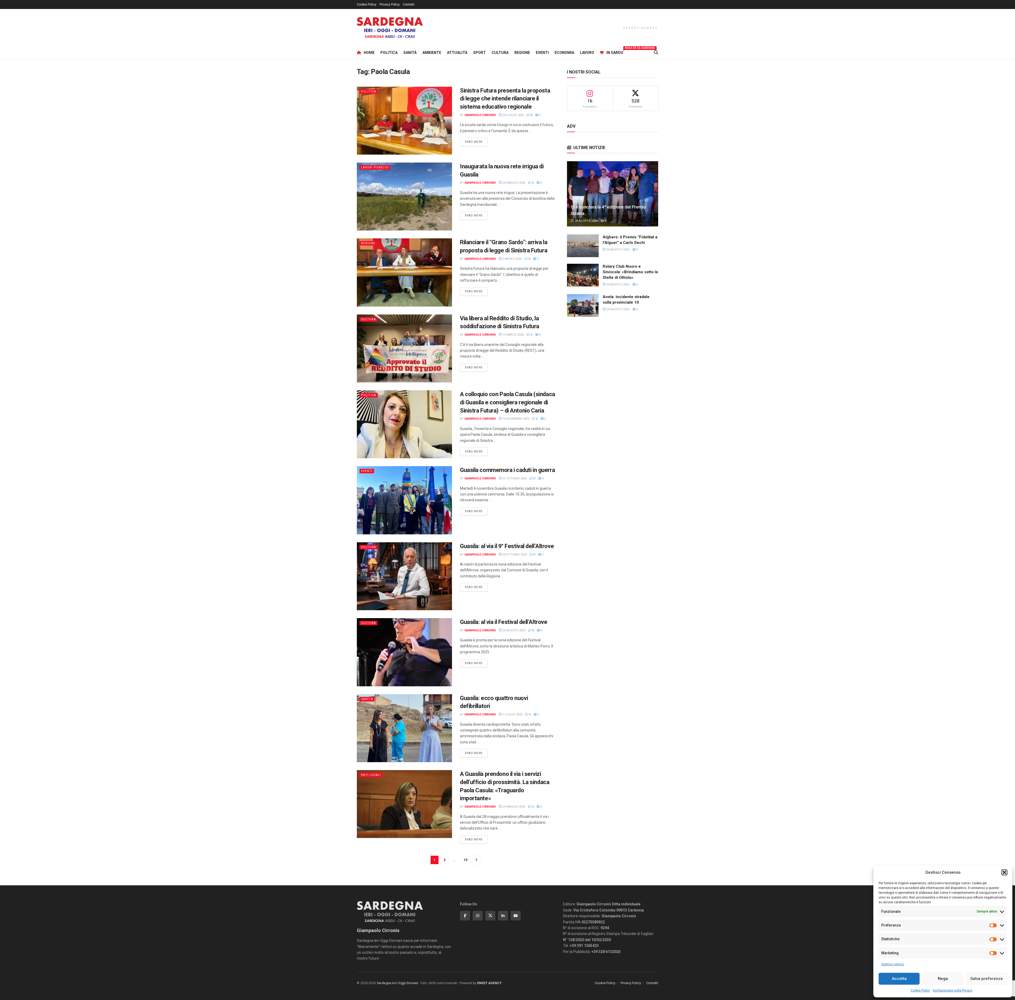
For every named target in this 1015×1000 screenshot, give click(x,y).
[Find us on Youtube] (516, 915)
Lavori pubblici (375, 167)
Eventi (542, 52)
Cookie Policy (920, 990)
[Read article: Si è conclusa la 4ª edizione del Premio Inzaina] (612, 193)
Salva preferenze (986, 978)
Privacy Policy (390, 4)
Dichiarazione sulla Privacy (952, 990)
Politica (389, 52)
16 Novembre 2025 (515, 418)
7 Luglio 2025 (512, 714)
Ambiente (431, 52)
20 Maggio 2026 (513, 182)
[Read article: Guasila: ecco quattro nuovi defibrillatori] (404, 728)
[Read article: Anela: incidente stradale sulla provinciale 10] (583, 305)
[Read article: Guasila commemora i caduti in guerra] (404, 500)
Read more (476, 141)
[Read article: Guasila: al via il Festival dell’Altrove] (404, 652)
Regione (522, 52)
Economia (564, 52)
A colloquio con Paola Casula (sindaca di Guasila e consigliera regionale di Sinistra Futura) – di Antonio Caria (507, 402)
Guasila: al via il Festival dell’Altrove (503, 622)
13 (465, 860)
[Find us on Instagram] (478, 915)
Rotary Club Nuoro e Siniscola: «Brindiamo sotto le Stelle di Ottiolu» (630, 272)
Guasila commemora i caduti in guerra (507, 470)
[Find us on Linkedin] (503, 915)
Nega (943, 978)
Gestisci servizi (892, 964)
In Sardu (614, 52)
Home (369, 52)
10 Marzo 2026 (513, 334)
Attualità (457, 52)
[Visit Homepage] (390, 27)
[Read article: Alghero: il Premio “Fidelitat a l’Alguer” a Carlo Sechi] (583, 245)
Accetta (899, 978)
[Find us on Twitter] (490, 915)
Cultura (500, 52)
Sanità (410, 52)
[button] (1004, 872)
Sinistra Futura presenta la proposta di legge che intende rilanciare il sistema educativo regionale (505, 98)
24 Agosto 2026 (586, 221)
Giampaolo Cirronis (480, 115)
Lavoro (587, 52)
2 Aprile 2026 (512, 259)
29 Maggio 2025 (513, 806)
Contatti (408, 4)
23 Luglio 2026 (513, 115)
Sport (479, 52)
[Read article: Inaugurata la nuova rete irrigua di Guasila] (404, 196)
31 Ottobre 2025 (514, 478)
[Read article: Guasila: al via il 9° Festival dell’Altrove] (404, 576)
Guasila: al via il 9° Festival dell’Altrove (507, 546)
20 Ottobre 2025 (514, 554)
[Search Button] (656, 52)
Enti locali (371, 775)
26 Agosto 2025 (513, 630)
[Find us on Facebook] (465, 915)
